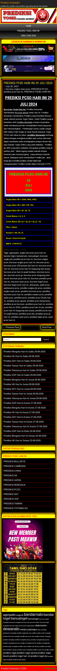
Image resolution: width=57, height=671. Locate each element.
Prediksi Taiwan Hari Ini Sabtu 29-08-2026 (23, 366)
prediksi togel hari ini (20, 656)
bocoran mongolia (15, 622)
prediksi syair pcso (20, 317)
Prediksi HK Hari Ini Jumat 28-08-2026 (22, 384)
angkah (19, 615)
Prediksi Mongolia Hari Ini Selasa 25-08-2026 (25, 436)
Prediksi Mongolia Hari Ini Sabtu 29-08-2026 (24, 351)
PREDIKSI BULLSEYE (14, 461)
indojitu (23, 629)
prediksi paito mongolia (10, 646)
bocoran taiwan (35, 622)
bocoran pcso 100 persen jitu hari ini (21, 266)
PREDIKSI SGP (11, 499)
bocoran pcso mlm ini (20, 278)
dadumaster (41, 625)
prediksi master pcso (34, 294)
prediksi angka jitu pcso (31, 288)
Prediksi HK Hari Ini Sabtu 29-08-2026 (22, 356)
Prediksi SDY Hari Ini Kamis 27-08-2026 (22, 417)
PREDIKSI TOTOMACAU (16, 508)
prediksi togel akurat (27, 653)
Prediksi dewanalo (25, 122)
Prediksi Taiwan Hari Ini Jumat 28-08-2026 (23, 394)
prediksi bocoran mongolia (11, 636)
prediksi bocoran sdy (27, 636)
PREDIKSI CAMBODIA (15, 466)
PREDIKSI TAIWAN (13, 503)
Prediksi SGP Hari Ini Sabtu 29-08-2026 (22, 375)
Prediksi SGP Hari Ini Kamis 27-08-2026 (22, 403)
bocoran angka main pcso (18, 89)
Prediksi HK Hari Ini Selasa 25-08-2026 (22, 440)
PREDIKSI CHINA (12, 471)
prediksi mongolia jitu (43, 643)
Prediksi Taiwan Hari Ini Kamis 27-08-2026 (24, 422)
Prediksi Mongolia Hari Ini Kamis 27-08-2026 (25, 408)
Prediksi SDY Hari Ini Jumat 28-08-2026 (22, 389)
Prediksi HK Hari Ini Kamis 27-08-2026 (22, 412)
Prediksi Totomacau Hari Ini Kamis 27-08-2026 (25, 426)
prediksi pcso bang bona (38, 301)
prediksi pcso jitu (27, 314)
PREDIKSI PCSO (39, 89)
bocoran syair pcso (20, 282)
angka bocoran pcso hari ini (33, 253)
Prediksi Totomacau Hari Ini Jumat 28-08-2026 (25, 398)
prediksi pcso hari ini (13, 92)
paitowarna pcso (11, 288)
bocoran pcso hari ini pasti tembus (20, 272)
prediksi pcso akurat (16, 301)
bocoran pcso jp (15, 275)
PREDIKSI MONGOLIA (14, 485)
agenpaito (14, 253)
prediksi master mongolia (42, 636)
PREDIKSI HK (10, 475)
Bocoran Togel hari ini (14, 109)
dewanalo (34, 285)
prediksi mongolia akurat (22, 640)
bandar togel (10, 256)
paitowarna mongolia (9, 633)
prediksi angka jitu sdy (24, 633)
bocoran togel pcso (39, 282)
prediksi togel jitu (39, 656)
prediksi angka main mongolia (41, 633)
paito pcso (45, 285)
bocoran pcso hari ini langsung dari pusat (30, 269)
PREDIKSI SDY (11, 494)
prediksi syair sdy (38, 650)
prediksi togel (9, 653)
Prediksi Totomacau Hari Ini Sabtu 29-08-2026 (25, 370)
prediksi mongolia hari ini (28, 643)
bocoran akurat (21, 112)
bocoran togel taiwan (28, 625)
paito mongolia (42, 629)
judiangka (32, 629)
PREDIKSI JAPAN (12, 480)
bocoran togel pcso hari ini (16, 285)
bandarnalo (22, 256)
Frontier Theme (50, 668)
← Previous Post (11, 327)
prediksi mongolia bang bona (40, 640)
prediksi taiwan (49, 650)
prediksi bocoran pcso (31, 291)
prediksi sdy (22, 646)
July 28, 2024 (12, 86)
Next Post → (48, 327)
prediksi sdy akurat (33, 646)
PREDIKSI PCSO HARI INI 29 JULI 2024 (28, 83)
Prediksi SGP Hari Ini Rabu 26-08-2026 (22, 431)
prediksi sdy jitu (12, 650)
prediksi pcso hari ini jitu (32, 307)
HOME (28, 26)
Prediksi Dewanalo (10, 2)
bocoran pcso (42, 262)
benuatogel (33, 619)
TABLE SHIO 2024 (28, 35)
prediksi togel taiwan (19, 659)
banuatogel (33, 256)
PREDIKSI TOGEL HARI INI (28, 31)
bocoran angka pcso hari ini (22, 262)
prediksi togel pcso (38, 317)
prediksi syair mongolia (24, 650)
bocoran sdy (25, 622)
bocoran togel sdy (15, 625)
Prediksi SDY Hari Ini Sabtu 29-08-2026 (22, 361)
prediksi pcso (20, 298)
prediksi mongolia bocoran (11, 643)
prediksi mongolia (8, 640)
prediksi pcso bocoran (14, 304)
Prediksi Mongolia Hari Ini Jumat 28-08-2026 (24, 380)
